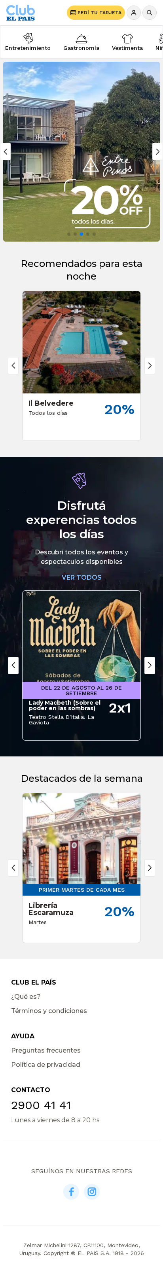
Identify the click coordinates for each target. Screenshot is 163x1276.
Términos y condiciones (49, 1011)
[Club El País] (20, 12)
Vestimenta (127, 48)
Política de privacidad (45, 1064)
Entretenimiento (28, 48)
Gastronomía (81, 48)
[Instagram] (92, 1192)
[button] (68, 234)
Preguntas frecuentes (46, 1050)
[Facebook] (71, 1192)
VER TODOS (82, 577)
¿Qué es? (26, 996)
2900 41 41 (41, 1105)
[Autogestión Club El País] (134, 13)
